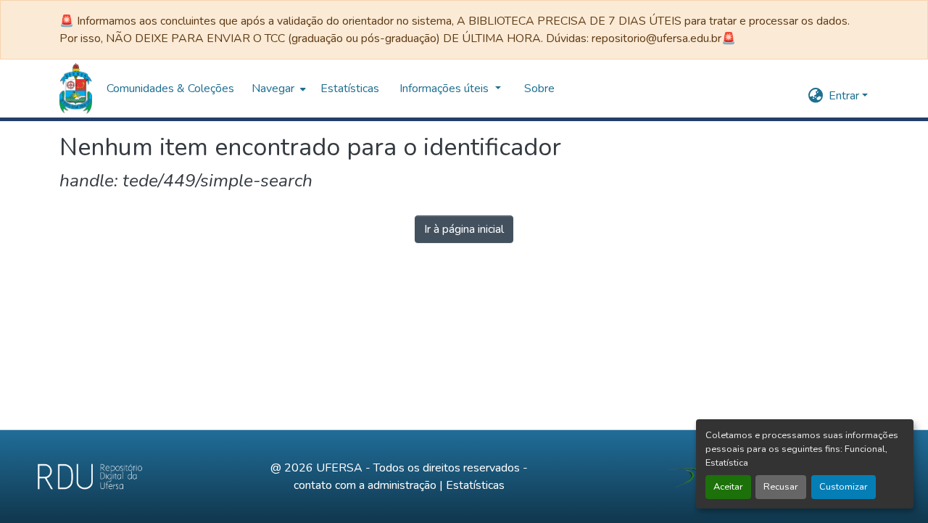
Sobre (539, 88)
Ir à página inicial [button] (464, 229)
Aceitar (728, 486)
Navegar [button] (273, 88)
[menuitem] (277, 88)
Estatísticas (475, 485)
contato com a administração (365, 485)
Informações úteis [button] (445, 88)
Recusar (780, 486)
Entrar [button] (845, 96)
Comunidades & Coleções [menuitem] (170, 88)
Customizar (843, 486)
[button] (75, 88)
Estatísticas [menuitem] (349, 88)
